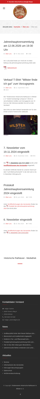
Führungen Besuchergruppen (13, 368)
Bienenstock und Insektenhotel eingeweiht (18, 336)
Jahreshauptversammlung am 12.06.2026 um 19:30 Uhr (19, 45)
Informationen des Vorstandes (14, 365)
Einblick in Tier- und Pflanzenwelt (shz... (17, 339)
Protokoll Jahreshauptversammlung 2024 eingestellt (19, 189)
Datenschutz (8, 370)
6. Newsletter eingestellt (18, 219)
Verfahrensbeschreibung (12, 373)
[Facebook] (20, 394)
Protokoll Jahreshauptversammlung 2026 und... (19, 342)
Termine (6, 362)
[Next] (38, 278)
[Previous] (2, 278)
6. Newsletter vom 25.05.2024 (18, 233)
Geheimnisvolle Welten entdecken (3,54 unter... (19, 348)
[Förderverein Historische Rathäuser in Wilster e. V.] (20, 12)
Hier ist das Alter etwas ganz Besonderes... (18, 345)
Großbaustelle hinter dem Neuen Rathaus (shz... (19, 333)
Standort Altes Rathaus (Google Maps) (21, 2)
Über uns (9, 54)
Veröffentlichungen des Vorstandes (15, 165)
